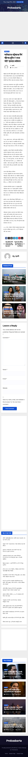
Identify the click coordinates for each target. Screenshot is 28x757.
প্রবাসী (13, 65)
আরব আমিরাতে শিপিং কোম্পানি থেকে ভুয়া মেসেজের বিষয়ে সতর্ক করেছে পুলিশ (9, 244)
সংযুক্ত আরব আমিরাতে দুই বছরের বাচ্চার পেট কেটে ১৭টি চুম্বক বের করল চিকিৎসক (18, 244)
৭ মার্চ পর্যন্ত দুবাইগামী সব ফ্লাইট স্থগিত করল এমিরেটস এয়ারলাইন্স (13, 278)
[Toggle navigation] (13, 43)
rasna (16, 315)
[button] (22, 43)
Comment (6, 337)
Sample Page (12, 753)
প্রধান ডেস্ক (15, 298)
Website (5, 388)
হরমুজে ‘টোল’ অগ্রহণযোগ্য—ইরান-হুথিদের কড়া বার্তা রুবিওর (12, 690)
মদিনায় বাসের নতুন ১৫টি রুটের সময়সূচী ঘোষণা (12, 621)
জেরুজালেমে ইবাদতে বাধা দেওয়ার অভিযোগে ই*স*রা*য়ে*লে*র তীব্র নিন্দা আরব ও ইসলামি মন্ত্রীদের (12, 557)
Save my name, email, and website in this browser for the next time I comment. (13, 402)
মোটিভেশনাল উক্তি (7, 236)
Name (5, 369)
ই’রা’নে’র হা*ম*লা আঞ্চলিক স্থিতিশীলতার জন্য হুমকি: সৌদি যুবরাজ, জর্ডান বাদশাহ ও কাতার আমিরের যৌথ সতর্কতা (13, 582)
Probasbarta (14, 7)
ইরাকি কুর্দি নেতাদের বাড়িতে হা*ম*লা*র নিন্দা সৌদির (13, 617)
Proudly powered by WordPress (10, 747)
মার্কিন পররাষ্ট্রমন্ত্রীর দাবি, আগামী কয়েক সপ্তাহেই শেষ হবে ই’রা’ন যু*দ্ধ (13, 674)
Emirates (7, 51)
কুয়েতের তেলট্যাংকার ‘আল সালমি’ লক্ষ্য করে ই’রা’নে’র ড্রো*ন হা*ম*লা (13, 709)
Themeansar (15, 749)
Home (6, 753)
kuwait (6, 705)
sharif (16, 281)
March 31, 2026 (10, 676)
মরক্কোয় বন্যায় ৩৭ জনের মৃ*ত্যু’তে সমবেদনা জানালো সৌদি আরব (14, 312)
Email (5, 379)
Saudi (11, 309)
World (5, 669)
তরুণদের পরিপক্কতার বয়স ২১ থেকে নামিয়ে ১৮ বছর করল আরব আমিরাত (13, 295)
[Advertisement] (14, 26)
